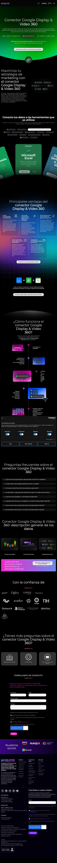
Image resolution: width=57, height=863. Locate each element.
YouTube (31, 768)
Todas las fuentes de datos (31, 782)
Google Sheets (22, 762)
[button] (54, 3)
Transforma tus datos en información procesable (28, 49)
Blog (39, 764)
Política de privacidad (19, 829)
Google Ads (32, 763)
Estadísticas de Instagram (32, 771)
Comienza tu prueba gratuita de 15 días (28, 261)
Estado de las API (5, 835)
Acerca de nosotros (41, 774)
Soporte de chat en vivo (7, 809)
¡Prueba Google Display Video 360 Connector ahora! (28, 294)
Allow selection (28, 443)
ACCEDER (44, 3)
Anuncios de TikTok (32, 778)
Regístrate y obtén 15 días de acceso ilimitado (42, 563)
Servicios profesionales (7, 825)
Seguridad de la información (8, 830)
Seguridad (41, 766)
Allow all (47, 443)
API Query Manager (21, 768)
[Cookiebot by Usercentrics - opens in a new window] (49, 418)
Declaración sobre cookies (8, 834)
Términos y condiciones (7, 832)
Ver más (34, 171)
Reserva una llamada (41, 770)
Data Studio (22, 764)
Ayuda (40, 768)
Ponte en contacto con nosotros (9, 827)
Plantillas (40, 762)
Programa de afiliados (7, 829)
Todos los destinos (21, 776)
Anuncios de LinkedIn (32, 774)
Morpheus (21, 773)
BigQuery (21, 766)
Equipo (3, 811)
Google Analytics (31, 766)
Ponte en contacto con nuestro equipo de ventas (14, 810)
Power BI (21, 771)
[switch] (21, 434)
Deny (10, 443)
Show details (49, 439)
